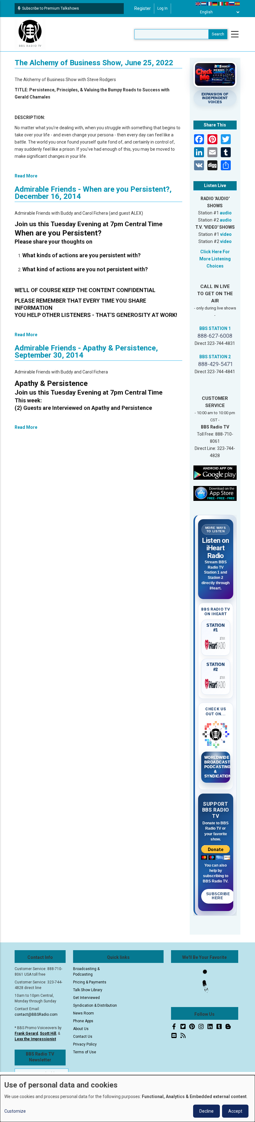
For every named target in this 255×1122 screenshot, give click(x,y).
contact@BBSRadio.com (36, 1014)
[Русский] (232, 3)
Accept (235, 1111)
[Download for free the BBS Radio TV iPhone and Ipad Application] (215, 493)
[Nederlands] (204, 3)
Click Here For (215, 251)
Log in (162, 8)
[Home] (30, 33)
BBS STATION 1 (215, 328)
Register (142, 8)
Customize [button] (15, 1111)
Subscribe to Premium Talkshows (50, 8)
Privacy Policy (85, 1044)
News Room (83, 1013)
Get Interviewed (86, 998)
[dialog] (127, 1098)
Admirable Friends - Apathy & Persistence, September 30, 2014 (86, 351)
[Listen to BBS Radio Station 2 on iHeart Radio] (215, 682)
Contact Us (82, 1036)
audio (226, 212)
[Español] (237, 3)
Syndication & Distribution (95, 1005)
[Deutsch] (215, 3)
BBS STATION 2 (215, 356)
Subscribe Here (218, 896)
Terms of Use (84, 1052)
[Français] (209, 3)
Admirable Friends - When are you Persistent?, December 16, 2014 (93, 193)
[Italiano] (221, 3)
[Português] (226, 3)
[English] (198, 3)
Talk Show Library (87, 990)
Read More (26, 175)
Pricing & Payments (89, 982)
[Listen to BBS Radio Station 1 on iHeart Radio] (215, 643)
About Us (81, 1029)
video (226, 234)
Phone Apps (83, 1021)
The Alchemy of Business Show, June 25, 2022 (94, 62)
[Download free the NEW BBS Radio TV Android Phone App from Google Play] (215, 472)
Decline (206, 1111)
